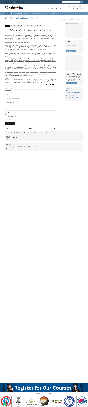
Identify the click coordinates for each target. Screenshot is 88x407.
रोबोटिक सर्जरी (39, 25)
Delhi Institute (68, 6)
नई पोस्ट (53, 128)
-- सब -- (7, 25)
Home (7, 13)
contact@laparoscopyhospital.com (72, 8)
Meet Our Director (70, 47)
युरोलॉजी (32, 25)
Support (41, 13)
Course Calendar (70, 48)
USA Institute (81, 6)
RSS (45, 132)
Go (81, 2)
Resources (34, 13)
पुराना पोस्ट (8, 128)
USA (81, 19)
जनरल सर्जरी (20, 25)
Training (13, 13)
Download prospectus (72, 83)
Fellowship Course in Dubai (72, 97)
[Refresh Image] (8, 114)
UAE (77, 19)
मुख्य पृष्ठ (30, 128)
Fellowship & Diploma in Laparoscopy (74, 92)
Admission (19, 13)
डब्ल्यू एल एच (27, 25)
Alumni (47, 13)
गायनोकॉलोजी (13, 25)
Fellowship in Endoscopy (72, 94)
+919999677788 (53, 8)
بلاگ (37, 18)
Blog (12, 18)
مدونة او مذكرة (22, 18)
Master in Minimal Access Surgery (74, 99)
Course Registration (71, 51)
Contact (53, 13)
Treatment (27, 13)
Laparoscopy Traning (71, 43)
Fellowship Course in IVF (72, 95)
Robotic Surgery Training (71, 45)
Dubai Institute (74, 6)
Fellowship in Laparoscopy (72, 90)
